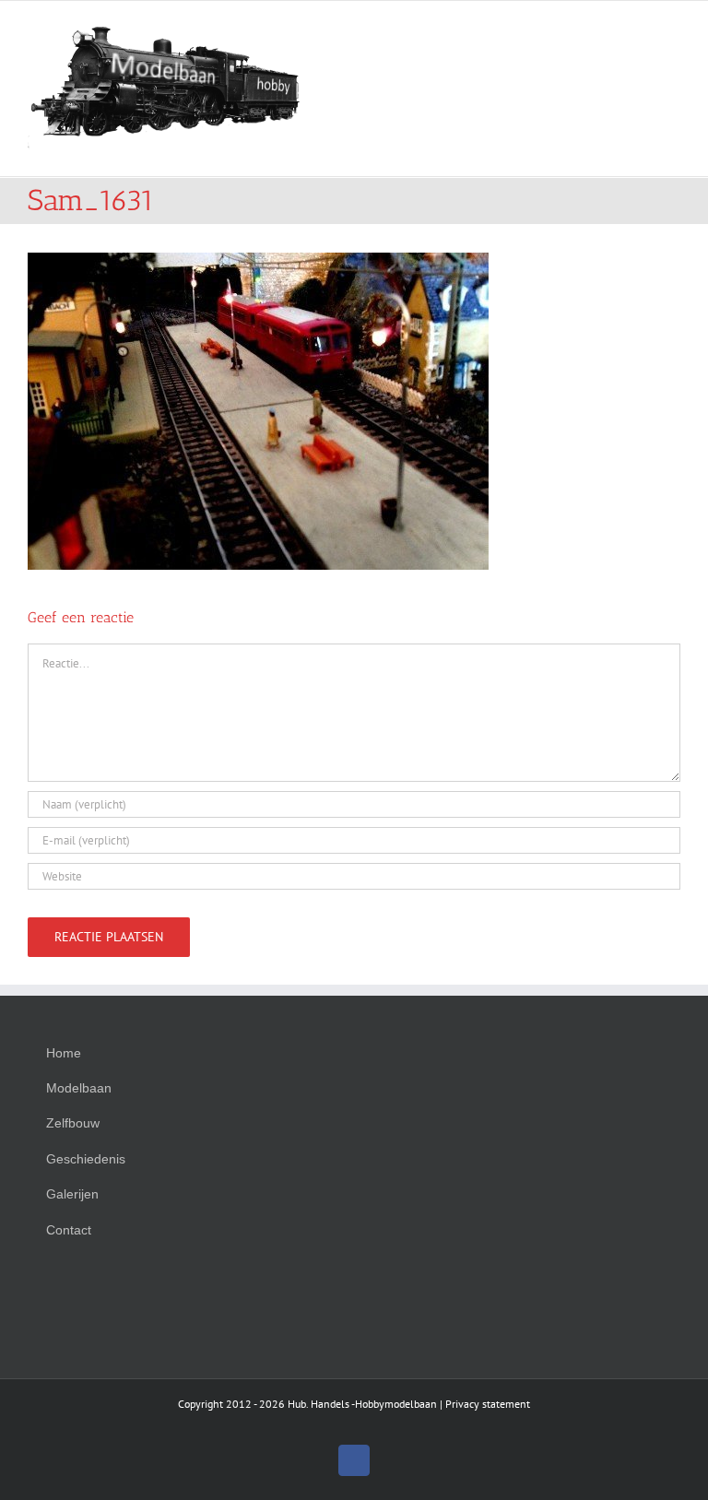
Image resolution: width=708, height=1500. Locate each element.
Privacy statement (487, 1404)
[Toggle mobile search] (639, 29)
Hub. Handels (318, 1404)
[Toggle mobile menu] (673, 29)
